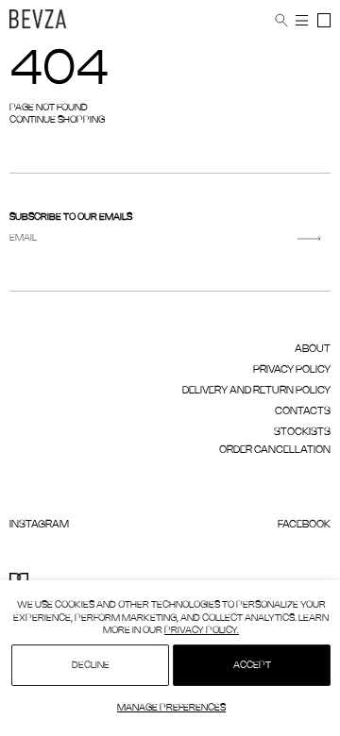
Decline (91, 665)
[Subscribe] (309, 239)
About (313, 349)
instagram (39, 524)
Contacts (303, 411)
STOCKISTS (302, 432)
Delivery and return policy (256, 390)
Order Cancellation (275, 450)
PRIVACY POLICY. (201, 631)
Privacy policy (292, 370)
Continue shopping (57, 120)
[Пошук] (281, 20)
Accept (252, 665)
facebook (304, 524)
